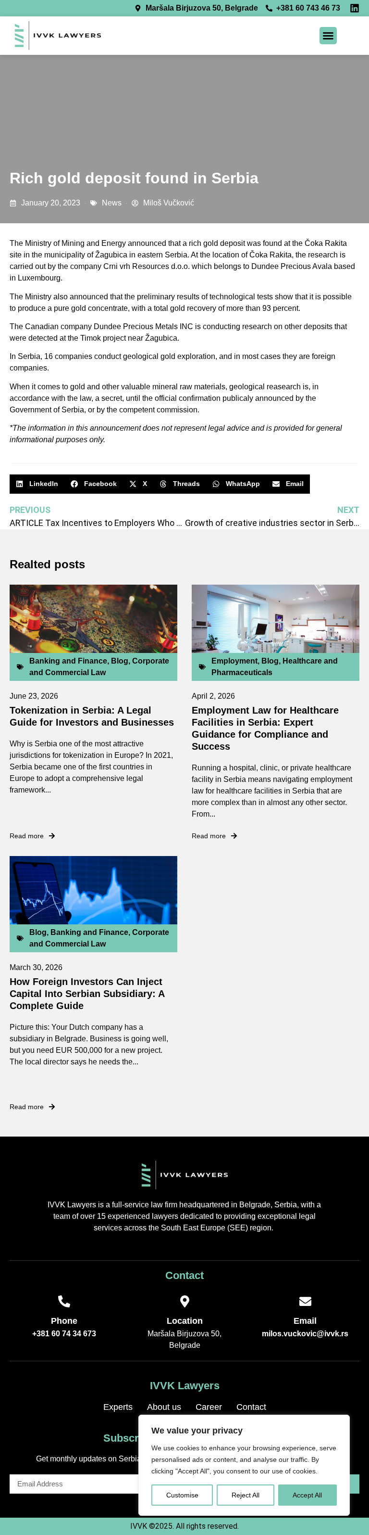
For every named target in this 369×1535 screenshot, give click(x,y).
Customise (182, 1495)
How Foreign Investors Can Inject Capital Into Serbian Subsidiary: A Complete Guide (87, 993)
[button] (328, 35)
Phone (64, 1321)
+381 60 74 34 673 (64, 1334)
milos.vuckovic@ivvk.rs (305, 1334)
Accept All (307, 1495)
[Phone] (64, 1301)
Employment (234, 661)
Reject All (245, 1495)
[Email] (305, 1301)
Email (305, 1321)
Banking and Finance (68, 661)
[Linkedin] (354, 8)
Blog (119, 661)
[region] (244, 1465)
